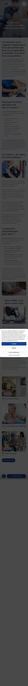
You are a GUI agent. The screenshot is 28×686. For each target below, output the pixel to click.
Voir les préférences (14, 352)
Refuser (14, 348)
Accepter (14, 343)
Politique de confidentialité (14, 355)
